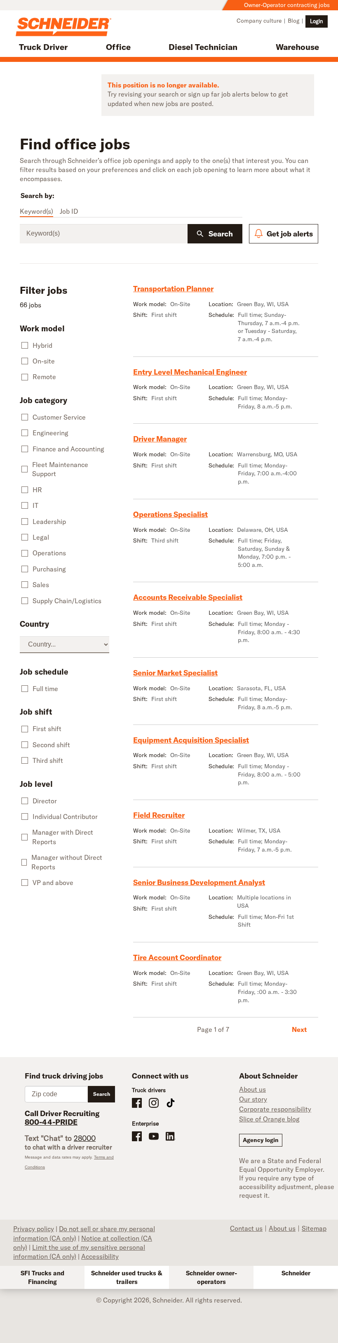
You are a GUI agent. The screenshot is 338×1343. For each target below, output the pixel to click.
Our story (253, 1099)
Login (316, 21)
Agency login (261, 1140)
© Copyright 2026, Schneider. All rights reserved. (169, 1300)
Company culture (259, 20)
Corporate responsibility (275, 1109)
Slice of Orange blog (269, 1119)
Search (221, 233)
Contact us (246, 1228)
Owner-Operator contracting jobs (287, 5)
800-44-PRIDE (51, 1122)
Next (299, 1029)
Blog (293, 20)
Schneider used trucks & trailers (126, 1277)
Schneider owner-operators (211, 1277)
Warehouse (297, 47)
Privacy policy (33, 1229)
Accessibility (100, 1256)
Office (118, 47)
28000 (85, 1138)
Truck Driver (43, 47)
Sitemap (314, 1228)
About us (252, 1089)
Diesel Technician (203, 47)
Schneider (296, 1273)
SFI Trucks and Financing (42, 1277)
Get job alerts (290, 233)
